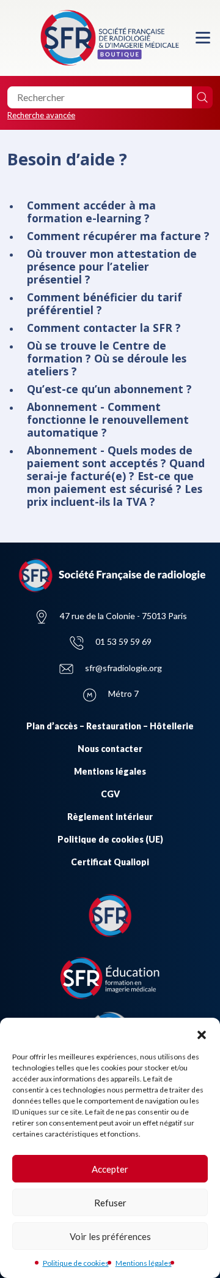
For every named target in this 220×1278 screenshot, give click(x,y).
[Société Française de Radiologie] (110, 38)
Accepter (110, 1169)
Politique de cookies (76, 1263)
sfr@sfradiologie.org (123, 668)
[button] (202, 1033)
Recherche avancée (41, 115)
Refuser (110, 1202)
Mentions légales (144, 1263)
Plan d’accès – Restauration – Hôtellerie (110, 726)
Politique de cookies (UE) (110, 839)
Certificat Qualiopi (110, 862)
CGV (110, 794)
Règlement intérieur (110, 816)
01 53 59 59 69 (123, 641)
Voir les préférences (110, 1236)
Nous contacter (110, 748)
